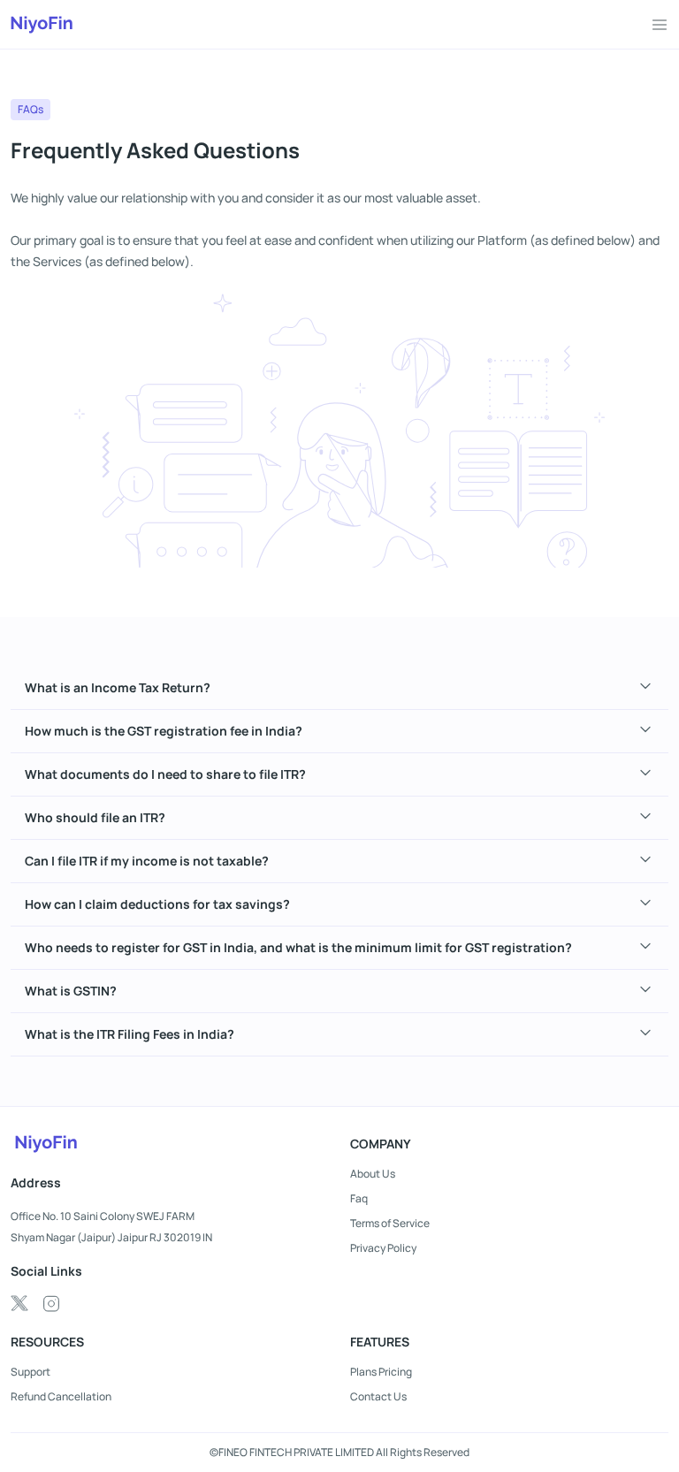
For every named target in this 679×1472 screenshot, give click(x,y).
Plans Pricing (381, 1372)
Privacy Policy (383, 1248)
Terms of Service (390, 1223)
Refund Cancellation (61, 1397)
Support (30, 1372)
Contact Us (378, 1397)
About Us (372, 1174)
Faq (359, 1199)
